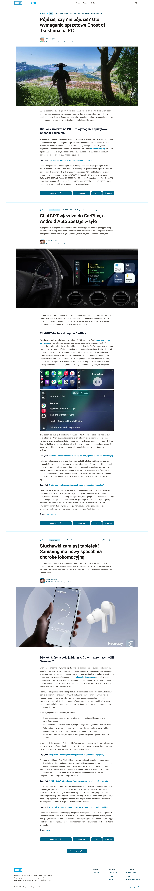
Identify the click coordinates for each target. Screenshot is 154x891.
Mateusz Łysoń (50, 38)
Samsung (49, 830)
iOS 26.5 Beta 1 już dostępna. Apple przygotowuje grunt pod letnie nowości (78, 781)
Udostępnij (54, 193)
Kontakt (128, 876)
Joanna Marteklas (51, 240)
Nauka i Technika (54, 210)
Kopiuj (109, 193)
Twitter (80, 193)
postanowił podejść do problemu (82, 677)
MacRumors (51, 514)
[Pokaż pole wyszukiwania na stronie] (136, 3)
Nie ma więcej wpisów (77, 851)
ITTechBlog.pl (23, 887)
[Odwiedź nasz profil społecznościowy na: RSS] (139, 887)
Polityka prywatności (133, 880)
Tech (78, 3)
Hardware (96, 873)
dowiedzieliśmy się (97, 149)
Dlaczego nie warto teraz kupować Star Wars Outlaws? (70, 160)
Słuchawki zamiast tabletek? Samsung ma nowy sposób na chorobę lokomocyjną (81, 456)
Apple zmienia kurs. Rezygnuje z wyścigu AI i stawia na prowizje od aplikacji (79, 807)
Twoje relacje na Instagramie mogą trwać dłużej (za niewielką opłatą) (76, 485)
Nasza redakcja (131, 873)
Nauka (93, 3)
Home (44, 13)
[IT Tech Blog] (18, 3)
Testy (85, 3)
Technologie (113, 873)
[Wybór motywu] (33, 3)
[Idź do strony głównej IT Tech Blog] (35, 871)
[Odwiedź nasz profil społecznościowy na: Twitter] (135, 887)
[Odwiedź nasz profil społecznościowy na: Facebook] (130, 887)
